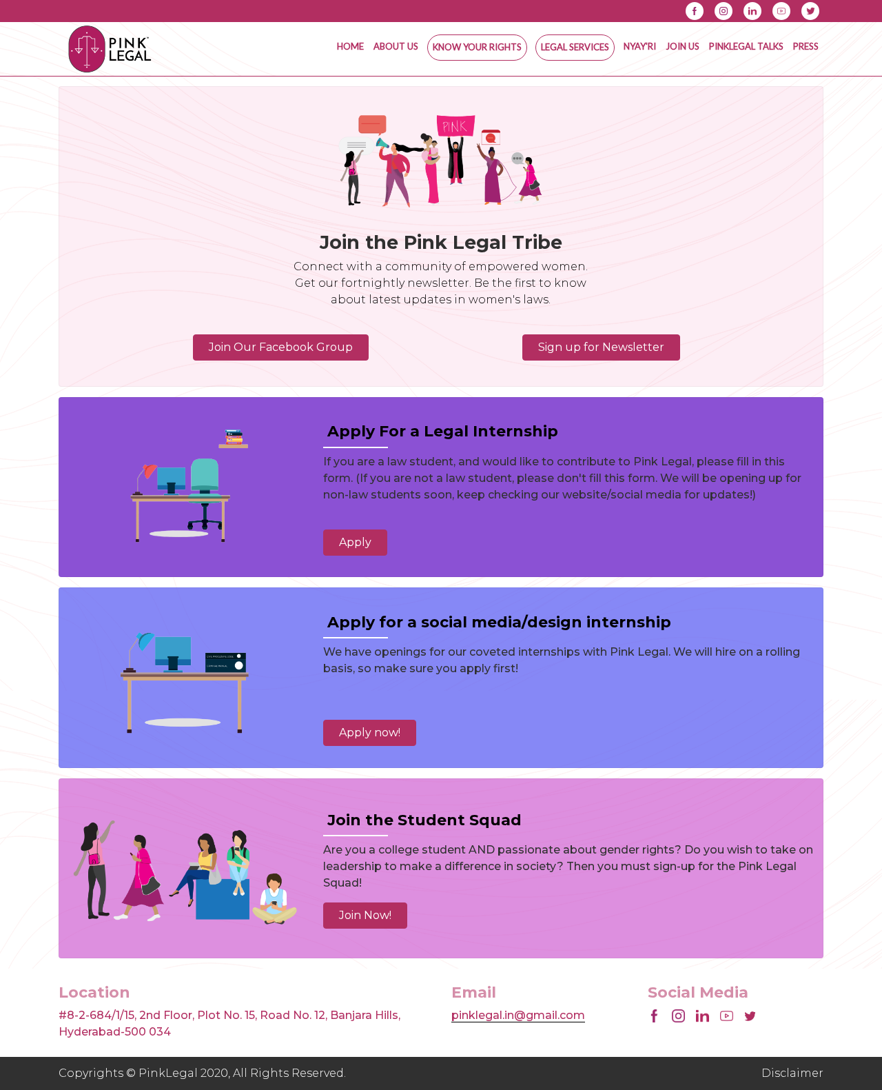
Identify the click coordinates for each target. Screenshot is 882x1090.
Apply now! (369, 732)
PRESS (806, 46)
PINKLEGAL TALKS (746, 46)
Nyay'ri (640, 46)
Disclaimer (792, 1073)
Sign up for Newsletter (601, 347)
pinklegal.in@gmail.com (518, 1015)
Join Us (682, 46)
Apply (355, 542)
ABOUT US (395, 46)
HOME (350, 46)
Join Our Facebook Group (281, 347)
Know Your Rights (477, 46)
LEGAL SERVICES (575, 46)
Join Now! (365, 915)
